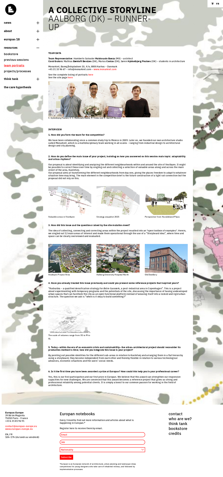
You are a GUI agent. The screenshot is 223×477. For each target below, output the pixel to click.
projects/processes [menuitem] (17, 71)
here (90, 74)
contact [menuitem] (176, 413)
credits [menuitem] (175, 433)
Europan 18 (12, 39)
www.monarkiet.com (105, 69)
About (8, 31)
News (7, 22)
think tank (11, 78)
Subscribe (66, 457)
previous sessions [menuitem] (16, 60)
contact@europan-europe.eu (21, 426)
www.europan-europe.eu (19, 428)
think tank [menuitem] (178, 423)
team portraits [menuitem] (14, 65)
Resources (10, 47)
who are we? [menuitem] (180, 418)
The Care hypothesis (17, 87)
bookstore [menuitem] (11, 54)
